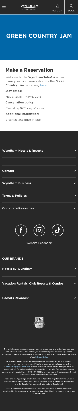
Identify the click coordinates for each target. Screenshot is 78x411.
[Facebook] (21, 231)
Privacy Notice (41, 357)
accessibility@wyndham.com (18, 367)
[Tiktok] (57, 231)
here (43, 85)
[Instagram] (39, 231)
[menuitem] (4, 7)
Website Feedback (39, 243)
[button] (39, 268)
